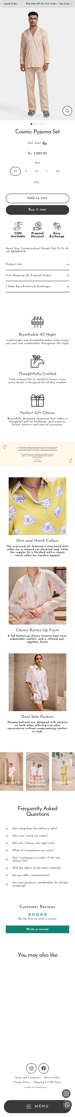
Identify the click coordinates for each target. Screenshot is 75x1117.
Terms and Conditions (28, 1077)
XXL (36, 182)
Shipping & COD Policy (47, 1082)
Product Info (14, 264)
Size (37, 162)
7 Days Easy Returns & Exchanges (28, 286)
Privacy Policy (22, 1082)
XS (15, 171)
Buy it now (37, 210)
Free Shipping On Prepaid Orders (28, 275)
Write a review (37, 929)
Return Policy (52, 1077)
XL (58, 171)
